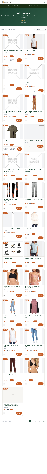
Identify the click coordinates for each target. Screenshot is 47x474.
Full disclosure (11, 6)
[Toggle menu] (44, 2)
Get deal (19, 60)
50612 (40, 421)
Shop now (40, 146)
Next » (44, 421)
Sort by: (33, 29)
